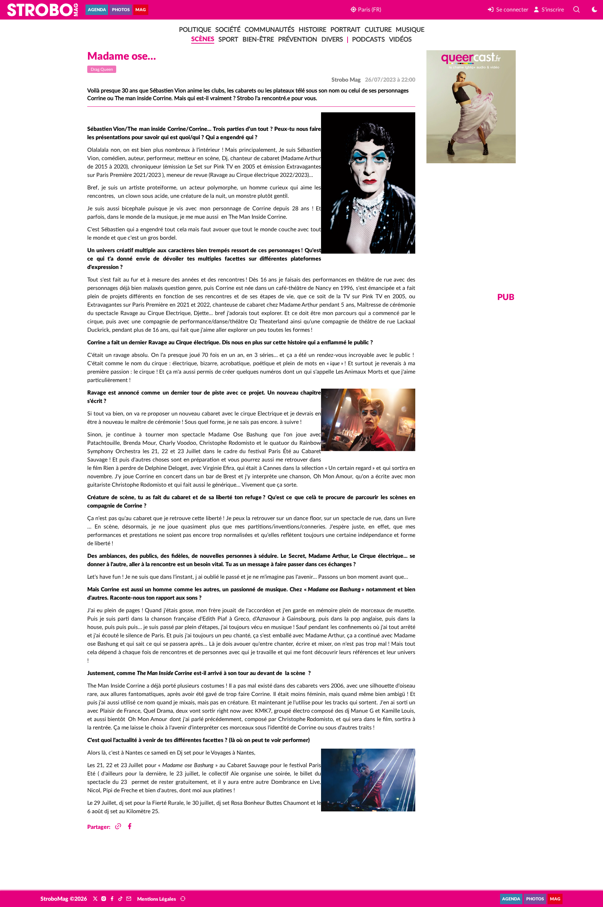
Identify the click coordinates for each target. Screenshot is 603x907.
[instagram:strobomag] (103, 899)
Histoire (312, 30)
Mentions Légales (156, 899)
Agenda (97, 10)
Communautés (270, 30)
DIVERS (332, 40)
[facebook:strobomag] (112, 899)
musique (410, 30)
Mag (140, 10)
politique (195, 30)
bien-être (258, 40)
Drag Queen (102, 69)
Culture (378, 30)
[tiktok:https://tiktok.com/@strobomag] (120, 899)
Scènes (202, 39)
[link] (508, 10)
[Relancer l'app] (182, 899)
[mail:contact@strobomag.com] (129, 899)
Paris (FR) (369, 10)
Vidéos (400, 40)
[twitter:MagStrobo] (95, 899)
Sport (228, 40)
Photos (121, 10)
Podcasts (368, 40)
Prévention (297, 40)
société (227, 30)
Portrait (345, 30)
